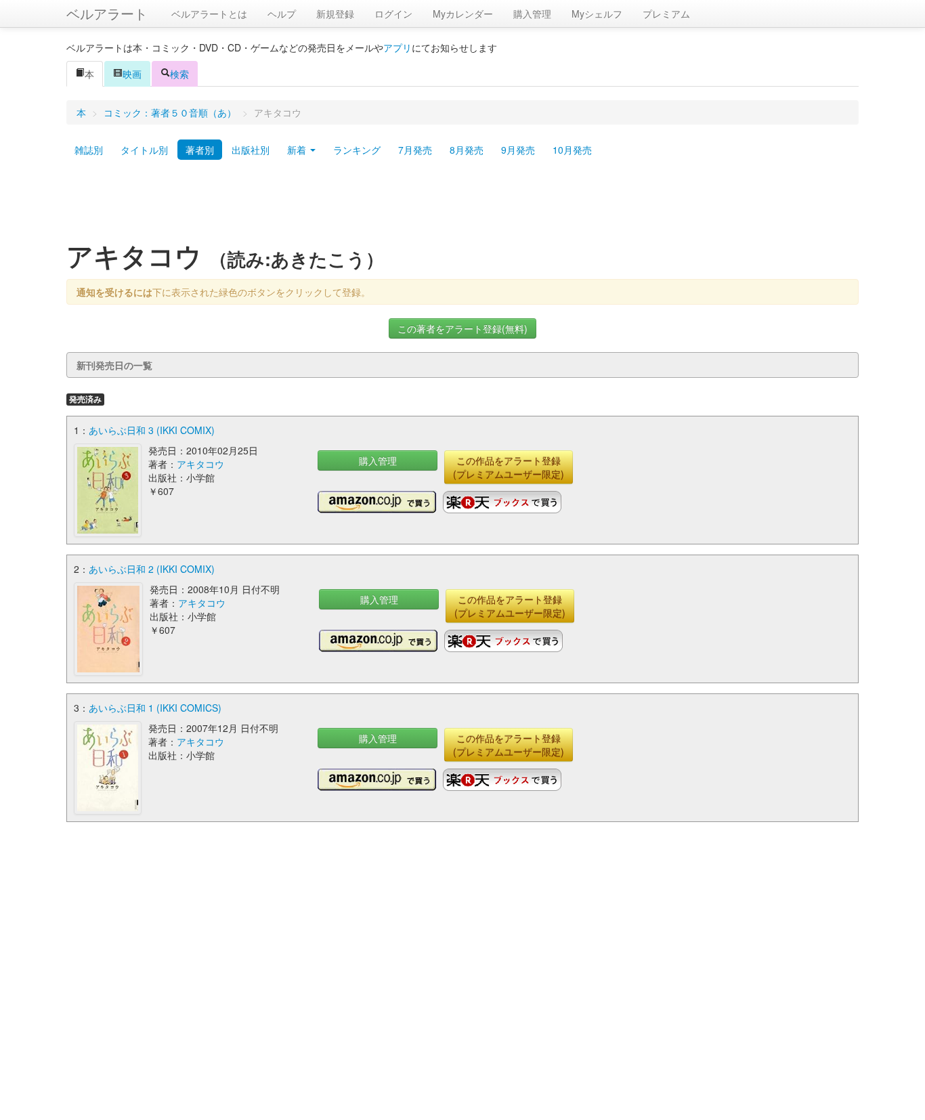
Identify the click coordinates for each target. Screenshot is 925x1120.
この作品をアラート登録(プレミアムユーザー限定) (508, 467)
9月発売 (518, 149)
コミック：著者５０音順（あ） (170, 112)
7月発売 (415, 149)
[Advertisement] (462, 205)
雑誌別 (88, 149)
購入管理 (532, 13)
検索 (179, 74)
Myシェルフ (597, 13)
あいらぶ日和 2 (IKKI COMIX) (152, 569)
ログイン (393, 13)
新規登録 (335, 13)
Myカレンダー (463, 13)
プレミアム (666, 13)
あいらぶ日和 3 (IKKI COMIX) (152, 430)
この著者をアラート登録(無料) (462, 328)
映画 (132, 74)
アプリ (397, 47)
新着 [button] (298, 149)
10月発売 (572, 149)
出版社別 (251, 149)
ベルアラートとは (209, 13)
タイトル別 (144, 149)
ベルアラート (107, 13)
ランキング (357, 149)
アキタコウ (200, 464)
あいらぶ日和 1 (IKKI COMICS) (155, 707)
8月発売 (466, 149)
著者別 (200, 149)
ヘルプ (281, 13)
